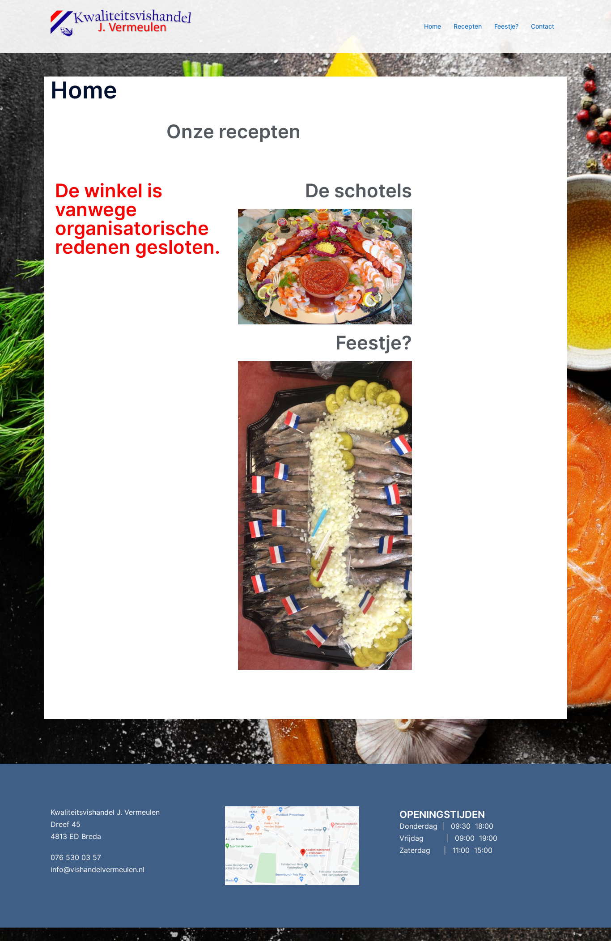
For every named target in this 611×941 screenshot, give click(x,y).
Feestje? (506, 26)
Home (432, 26)
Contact (542, 26)
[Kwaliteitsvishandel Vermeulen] (131, 25)
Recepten (468, 26)
